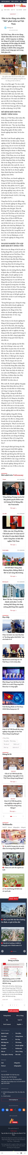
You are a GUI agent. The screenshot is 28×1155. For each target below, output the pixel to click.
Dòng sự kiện (13, 959)
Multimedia (7, 824)
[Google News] (21, 1153)
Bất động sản (5, 581)
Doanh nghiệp (5, 550)
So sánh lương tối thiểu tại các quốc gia (12, 889)
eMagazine (24, 826)
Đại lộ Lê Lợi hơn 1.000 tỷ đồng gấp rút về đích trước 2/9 (11, 943)
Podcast (10, 826)
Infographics (16, 826)
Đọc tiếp (5, 617)
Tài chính (19, 9)
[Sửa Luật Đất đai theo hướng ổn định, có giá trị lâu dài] (13, 909)
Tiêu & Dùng (14, 1)
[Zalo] (19, 1108)
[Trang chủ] (2, 10)
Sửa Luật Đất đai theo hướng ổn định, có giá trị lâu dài (13, 920)
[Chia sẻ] (25, 1153)
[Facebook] (2, 1108)
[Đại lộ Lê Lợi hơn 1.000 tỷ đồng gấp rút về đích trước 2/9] (12, 933)
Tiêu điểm (7, 9)
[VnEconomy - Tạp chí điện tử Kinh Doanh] (13, 1008)
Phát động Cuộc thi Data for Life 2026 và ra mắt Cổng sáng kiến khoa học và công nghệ (13, 684)
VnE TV (25, 1)
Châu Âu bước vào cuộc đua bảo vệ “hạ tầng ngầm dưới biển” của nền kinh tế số (13, 637)
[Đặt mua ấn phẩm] (23, 5)
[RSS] (23, 1108)
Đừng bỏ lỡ (6, 754)
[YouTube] (11, 1108)
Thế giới (4, 479)
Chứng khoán (5, 1)
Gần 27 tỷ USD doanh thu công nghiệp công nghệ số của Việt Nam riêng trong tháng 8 (12, 732)
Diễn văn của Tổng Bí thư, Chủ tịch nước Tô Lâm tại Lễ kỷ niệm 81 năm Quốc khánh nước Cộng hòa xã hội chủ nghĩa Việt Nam (13, 536)
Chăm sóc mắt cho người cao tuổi (13, 868)
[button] (11, 815)
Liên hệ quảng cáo (13, 1097)
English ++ (20, 1022)
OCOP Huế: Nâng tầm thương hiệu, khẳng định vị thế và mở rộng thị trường (13, 570)
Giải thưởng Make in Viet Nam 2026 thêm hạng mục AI (12, 708)
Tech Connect (7, 1022)
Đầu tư (13, 9)
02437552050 (6, 1094)
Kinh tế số (13, 771)
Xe (20, 1)
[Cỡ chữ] (18, 1153)
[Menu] (2, 1153)
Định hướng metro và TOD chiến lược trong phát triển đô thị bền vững (11, 979)
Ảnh (2, 1061)
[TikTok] (15, 1108)
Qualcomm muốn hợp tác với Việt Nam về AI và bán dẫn (12, 661)
